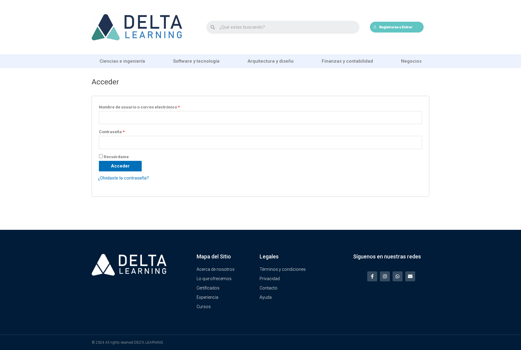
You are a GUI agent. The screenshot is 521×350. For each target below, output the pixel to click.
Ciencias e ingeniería (122, 61)
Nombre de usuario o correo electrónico (139, 107)
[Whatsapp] (398, 276)
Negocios (411, 61)
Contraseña (112, 131)
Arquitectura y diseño (271, 61)
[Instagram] (385, 276)
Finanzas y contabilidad (347, 61)
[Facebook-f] (372, 276)
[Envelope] (410, 276)
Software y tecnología (196, 61)
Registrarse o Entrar (395, 27)
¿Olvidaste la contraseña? (123, 178)
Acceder (120, 166)
